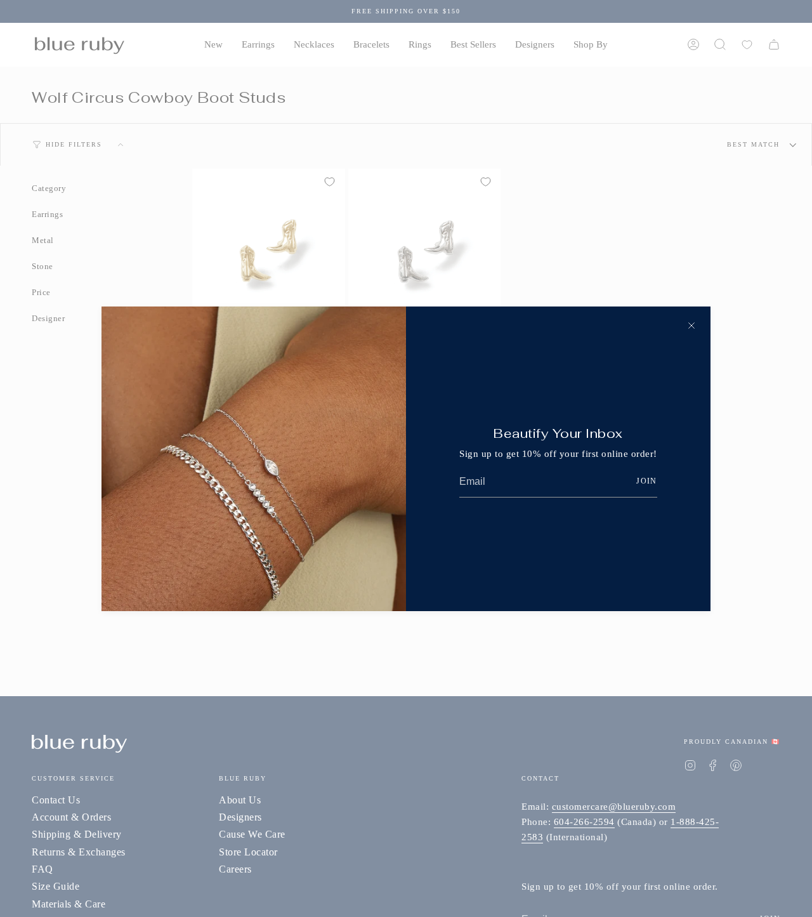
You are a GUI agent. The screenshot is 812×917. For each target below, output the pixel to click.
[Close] (691, 325)
